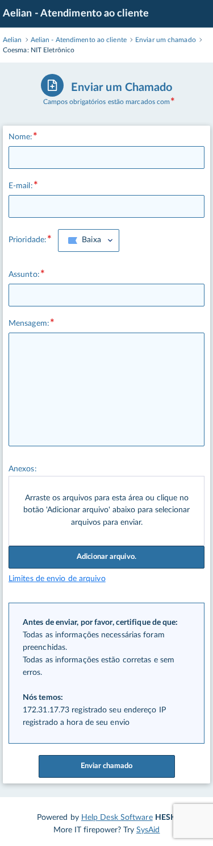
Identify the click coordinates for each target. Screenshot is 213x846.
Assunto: (24, 275)
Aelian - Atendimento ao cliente (76, 14)
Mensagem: (29, 323)
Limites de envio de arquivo (57, 579)
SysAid (148, 830)
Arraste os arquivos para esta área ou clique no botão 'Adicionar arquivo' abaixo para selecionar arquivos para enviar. (106, 510)
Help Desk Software (117, 818)
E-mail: (21, 186)
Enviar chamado (106, 766)
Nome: (21, 137)
